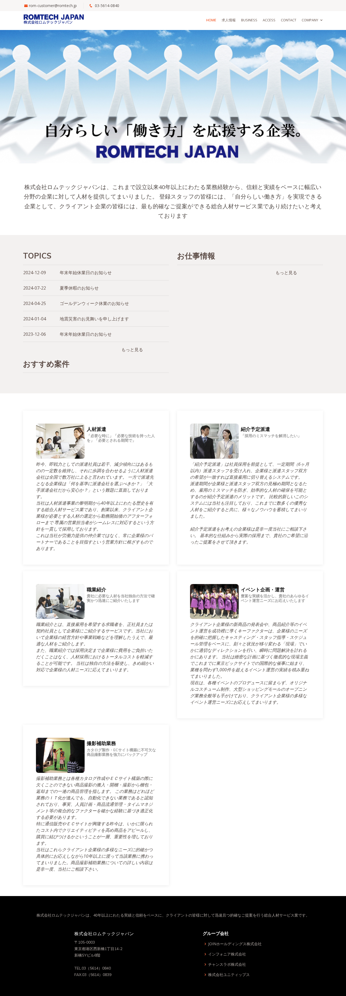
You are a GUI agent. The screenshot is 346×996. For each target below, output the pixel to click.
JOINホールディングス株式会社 (235, 944)
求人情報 (229, 20)
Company (310, 20)
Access (269, 20)
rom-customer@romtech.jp (53, 5)
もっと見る (132, 350)
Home (211, 20)
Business (249, 20)
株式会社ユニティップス (229, 975)
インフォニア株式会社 (227, 954)
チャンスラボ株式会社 (227, 964)
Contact (288, 20)
